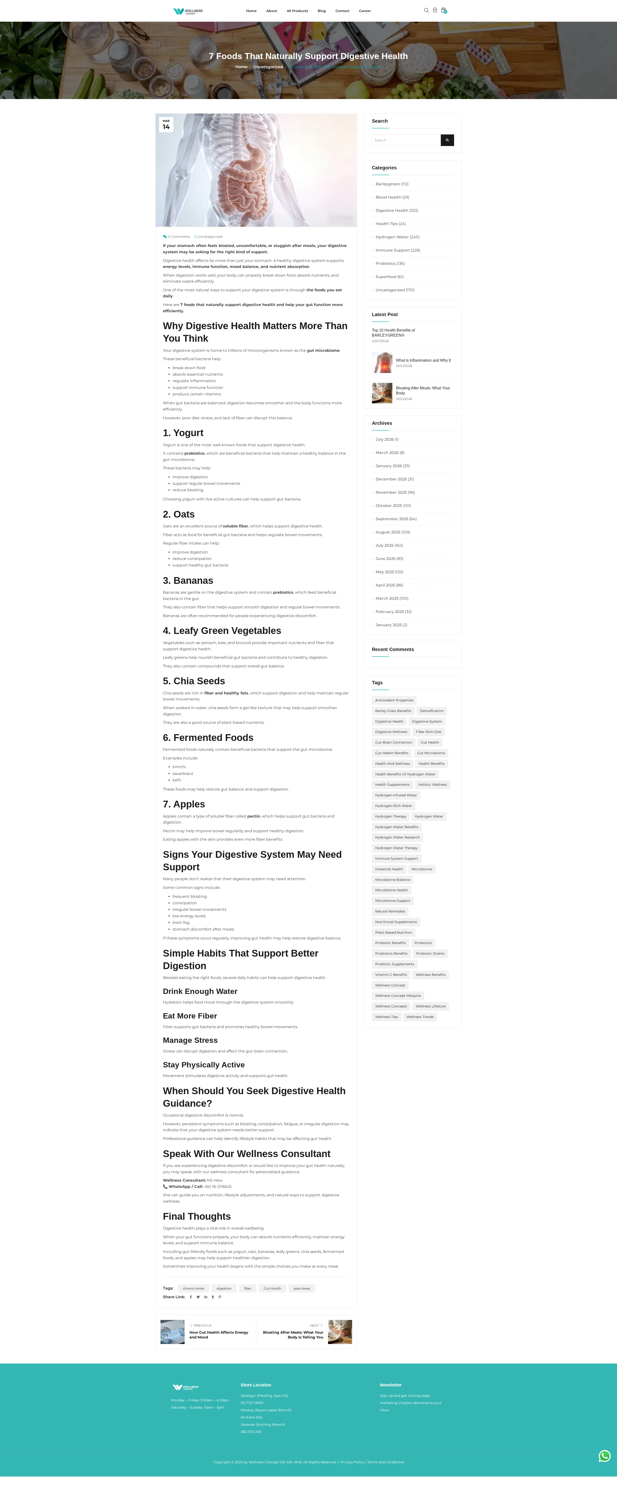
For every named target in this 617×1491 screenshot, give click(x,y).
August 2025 (388, 532)
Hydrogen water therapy (396, 848)
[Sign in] (435, 11)
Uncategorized (268, 67)
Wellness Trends (420, 1017)
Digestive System (427, 721)
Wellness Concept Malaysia (398, 995)
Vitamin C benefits (391, 974)
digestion (224, 1288)
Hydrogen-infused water (396, 795)
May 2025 (385, 572)
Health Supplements (392, 784)
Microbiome (422, 869)
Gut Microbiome (431, 753)
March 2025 (387, 598)
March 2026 (387, 452)
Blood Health (388, 197)
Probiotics (386, 263)
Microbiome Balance (392, 880)
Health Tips (387, 223)
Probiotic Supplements (394, 964)
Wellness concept (390, 985)
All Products (297, 11)
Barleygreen (388, 184)
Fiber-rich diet (429, 732)
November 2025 (391, 492)
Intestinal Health (389, 869)
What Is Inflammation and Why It (423, 360)
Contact (342, 11)
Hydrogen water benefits (396, 827)
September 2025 (392, 519)
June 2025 (386, 558)
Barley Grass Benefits (393, 711)
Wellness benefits (431, 974)
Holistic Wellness (432, 784)
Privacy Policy (352, 1462)
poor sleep (302, 1288)
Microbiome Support (392, 901)
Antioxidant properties (394, 700)
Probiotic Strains (430, 953)
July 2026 (385, 439)
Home (251, 11)
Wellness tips (386, 1017)
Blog (322, 11)
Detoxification (432, 711)
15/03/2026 (404, 399)
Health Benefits (432, 763)
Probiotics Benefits (391, 953)
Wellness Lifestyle (431, 1006)
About (271, 11)
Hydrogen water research (397, 837)
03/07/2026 (380, 341)
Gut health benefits (392, 753)
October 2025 (389, 505)
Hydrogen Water (392, 237)
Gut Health (272, 1288)
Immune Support (393, 250)
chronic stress (193, 1288)
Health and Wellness (392, 763)
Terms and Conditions (385, 1462)
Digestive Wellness (391, 732)
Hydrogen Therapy (390, 816)
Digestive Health (392, 210)
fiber (247, 1288)
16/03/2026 (404, 366)
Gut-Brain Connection (393, 742)
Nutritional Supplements (396, 922)
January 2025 (389, 625)
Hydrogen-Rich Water (393, 806)
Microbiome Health (391, 890)
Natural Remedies (390, 911)
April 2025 (385, 585)
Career (365, 11)
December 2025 (391, 479)
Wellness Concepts (391, 1006)
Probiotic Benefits (390, 943)
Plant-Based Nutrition (393, 932)
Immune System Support (396, 858)
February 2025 (390, 611)
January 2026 (389, 466)
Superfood (386, 276)
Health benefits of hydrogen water (405, 774)
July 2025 (385, 545)
